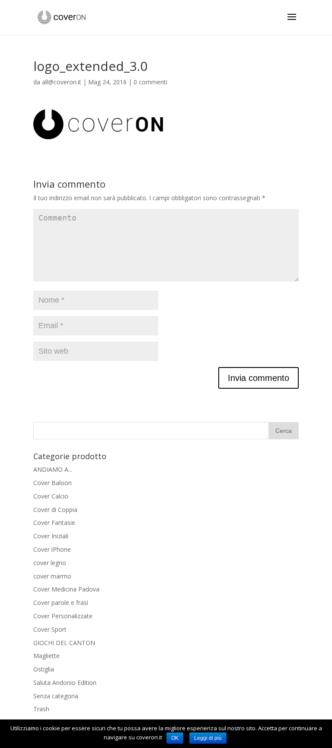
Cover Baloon (52, 483)
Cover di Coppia (55, 509)
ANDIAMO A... (52, 469)
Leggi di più (208, 738)
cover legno (49, 563)
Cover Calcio (50, 496)
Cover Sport (50, 629)
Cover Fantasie (54, 522)
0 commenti (150, 82)
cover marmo (52, 576)
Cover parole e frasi (60, 602)
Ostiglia (43, 669)
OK (175, 738)
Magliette (46, 656)
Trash (41, 709)
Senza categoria (55, 696)
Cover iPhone (52, 549)
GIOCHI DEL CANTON (64, 643)
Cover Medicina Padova (66, 589)
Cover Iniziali (50, 536)
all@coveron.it (61, 82)
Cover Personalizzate (63, 616)
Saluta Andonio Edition (64, 682)
